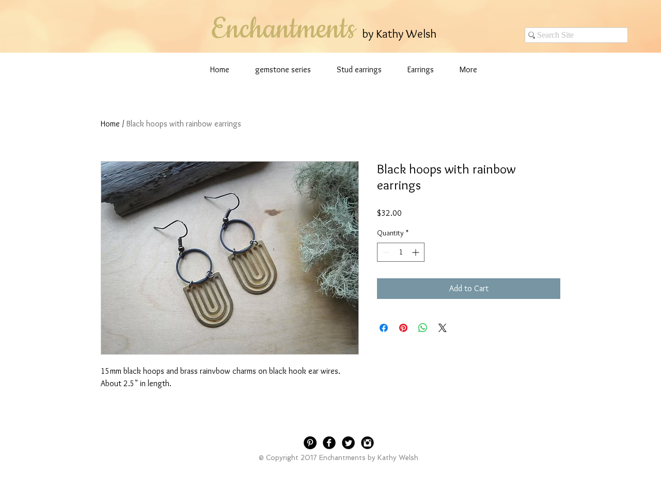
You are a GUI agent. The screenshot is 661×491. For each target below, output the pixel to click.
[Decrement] (385, 252)
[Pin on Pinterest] (403, 328)
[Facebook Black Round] (329, 442)
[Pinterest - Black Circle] (310, 442)
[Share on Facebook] (383, 328)
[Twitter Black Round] (348, 442)
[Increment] (416, 252)
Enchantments (283, 29)
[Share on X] (442, 328)
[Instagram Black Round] (367, 442)
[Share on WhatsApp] (423, 328)
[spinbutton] (400, 252)
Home (110, 124)
